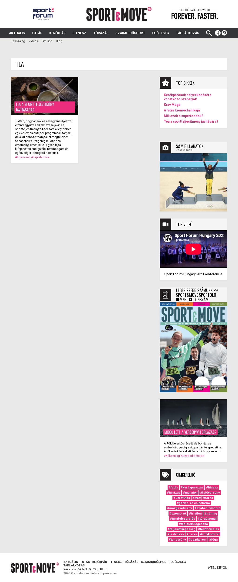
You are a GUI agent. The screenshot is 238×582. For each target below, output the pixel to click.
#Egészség (22, 157)
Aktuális (17, 33)
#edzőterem (197, 539)
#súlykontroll (209, 534)
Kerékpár (57, 33)
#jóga (213, 539)
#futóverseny (210, 492)
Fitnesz (79, 33)
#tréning (210, 513)
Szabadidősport (130, 33)
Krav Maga (172, 105)
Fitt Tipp (47, 41)
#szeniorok (177, 513)
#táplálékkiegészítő (193, 524)
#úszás (191, 534)
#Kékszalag (172, 456)
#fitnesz (212, 487)
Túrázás (101, 33)
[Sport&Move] (119, 14)
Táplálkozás (187, 33)
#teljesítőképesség (181, 529)
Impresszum (108, 573)
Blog (59, 41)
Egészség (160, 33)
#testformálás (208, 529)
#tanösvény (177, 539)
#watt (196, 498)
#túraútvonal (207, 518)
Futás (37, 33)
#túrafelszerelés (182, 518)
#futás (173, 487)
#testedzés (175, 534)
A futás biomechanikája (182, 110)
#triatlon (195, 513)
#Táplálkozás (40, 157)
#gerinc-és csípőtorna (193, 503)
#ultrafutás (181, 498)
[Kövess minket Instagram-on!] (224, 33)
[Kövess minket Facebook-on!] (218, 33)
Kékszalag (18, 41)
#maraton (190, 492)
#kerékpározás (192, 487)
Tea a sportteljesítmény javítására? (191, 121)
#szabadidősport (207, 508)
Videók (33, 41)
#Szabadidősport (192, 456)
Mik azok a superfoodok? (183, 116)
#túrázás (173, 492)
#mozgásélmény (179, 508)
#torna (208, 498)
